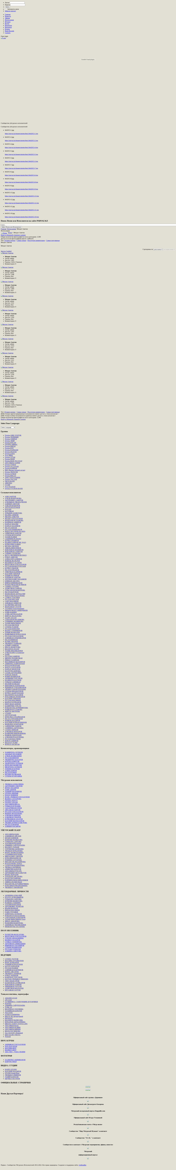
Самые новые (21, 240)
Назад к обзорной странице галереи (13, 235)
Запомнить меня (13, 9)
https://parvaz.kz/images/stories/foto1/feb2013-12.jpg (22, 203)
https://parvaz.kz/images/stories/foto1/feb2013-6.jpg (21, 175)
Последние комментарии (36, 240)
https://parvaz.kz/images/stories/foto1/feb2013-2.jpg (21, 140)
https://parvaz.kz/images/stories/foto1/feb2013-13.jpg (22, 196)
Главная (3, 229)
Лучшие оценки (9, 240)
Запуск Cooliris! (6, 251)
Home (10, 233)
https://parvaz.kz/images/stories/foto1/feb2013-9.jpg (21, 189)
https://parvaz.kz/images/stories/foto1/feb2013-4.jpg (21, 147)
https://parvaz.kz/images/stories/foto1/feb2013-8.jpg (21, 182)
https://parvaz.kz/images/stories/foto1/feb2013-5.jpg (21, 154)
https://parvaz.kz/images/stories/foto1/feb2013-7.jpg (21, 168)
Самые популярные (53, 240)
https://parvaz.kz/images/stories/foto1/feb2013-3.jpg (21, 161)
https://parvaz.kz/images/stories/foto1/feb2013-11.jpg (22, 210)
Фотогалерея (11, 229)
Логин (7, 2)
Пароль (7, 5)
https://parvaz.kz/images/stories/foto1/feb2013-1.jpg (21, 133)
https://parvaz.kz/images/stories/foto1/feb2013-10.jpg (22, 217)
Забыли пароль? (10, 11)
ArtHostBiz (82, 1165)
